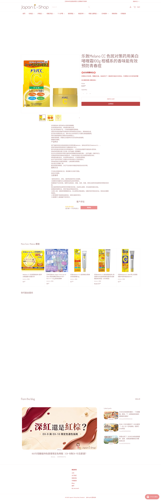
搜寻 (73, 486)
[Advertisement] (71, 33)
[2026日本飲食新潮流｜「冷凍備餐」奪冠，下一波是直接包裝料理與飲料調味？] (111, 415)
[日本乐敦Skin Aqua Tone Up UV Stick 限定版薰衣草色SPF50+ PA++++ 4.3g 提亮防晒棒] (57, 267)
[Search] (89, 7)
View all (137, 399)
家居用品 (71, 14)
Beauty (53, 457)
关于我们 (74, 475)
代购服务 (123, 14)
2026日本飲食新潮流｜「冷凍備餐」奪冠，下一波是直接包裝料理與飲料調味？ (129, 414)
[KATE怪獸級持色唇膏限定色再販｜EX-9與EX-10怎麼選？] (59, 428)
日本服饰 (104, 14)
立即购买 (110, 104)
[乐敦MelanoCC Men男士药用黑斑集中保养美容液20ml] (128, 266)
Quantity (84, 90)
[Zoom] (50, 83)
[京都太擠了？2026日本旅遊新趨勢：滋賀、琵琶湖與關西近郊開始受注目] (111, 440)
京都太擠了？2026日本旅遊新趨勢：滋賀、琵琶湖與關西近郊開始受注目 (129, 439)
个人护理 (60, 14)
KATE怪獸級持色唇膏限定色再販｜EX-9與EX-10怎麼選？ (59, 453)
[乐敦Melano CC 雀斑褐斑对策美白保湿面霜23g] (80, 266)
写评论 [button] (89, 208)
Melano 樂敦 (35, 244)
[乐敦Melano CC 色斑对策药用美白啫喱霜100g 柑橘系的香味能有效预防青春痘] (31, 314)
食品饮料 (81, 14)
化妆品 (31, 14)
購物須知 (93, 80)
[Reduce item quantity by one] (83, 94)
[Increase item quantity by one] (90, 94)
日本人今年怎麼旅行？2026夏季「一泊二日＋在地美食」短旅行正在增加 (129, 426)
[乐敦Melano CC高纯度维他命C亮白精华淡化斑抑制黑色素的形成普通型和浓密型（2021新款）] (104, 267)
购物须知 (114, 14)
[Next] (78, 117)
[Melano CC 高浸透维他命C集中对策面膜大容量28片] (33, 266)
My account (75, 488)
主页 (73, 473)
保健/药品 (50, 14)
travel (121, 431)
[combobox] (71, 7)
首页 (24, 14)
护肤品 (40, 14)
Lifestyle (121, 419)
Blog (73, 483)
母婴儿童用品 (93, 14)
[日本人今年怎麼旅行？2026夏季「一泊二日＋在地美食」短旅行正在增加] (111, 427)
